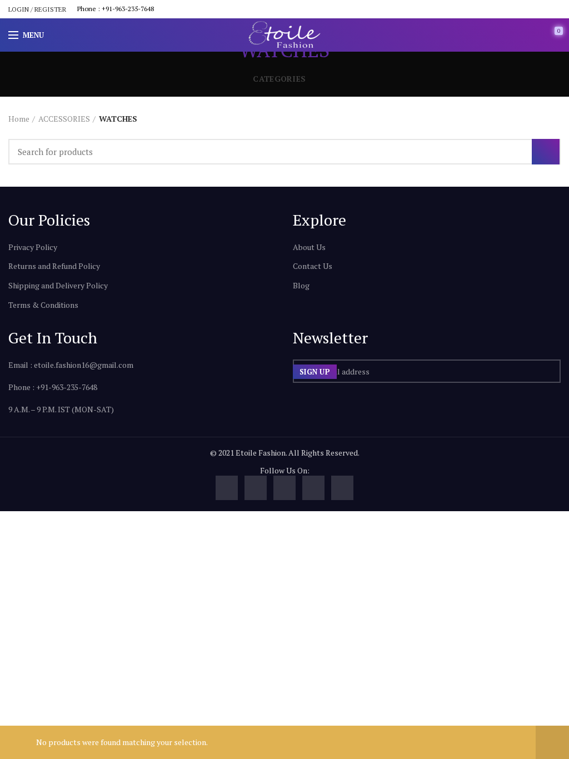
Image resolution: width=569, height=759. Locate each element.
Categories (279, 78)
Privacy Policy (32, 247)
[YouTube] (284, 488)
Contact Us (312, 266)
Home (18, 118)
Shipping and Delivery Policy (58, 285)
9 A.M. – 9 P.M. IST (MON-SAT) (61, 409)
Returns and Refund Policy (54, 266)
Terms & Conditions (43, 304)
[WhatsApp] (342, 488)
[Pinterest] (313, 488)
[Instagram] (255, 488)
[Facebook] (226, 488)
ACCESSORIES (64, 118)
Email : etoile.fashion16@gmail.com (70, 364)
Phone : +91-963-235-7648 (115, 8)
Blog (301, 285)
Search (546, 151)
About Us (309, 247)
